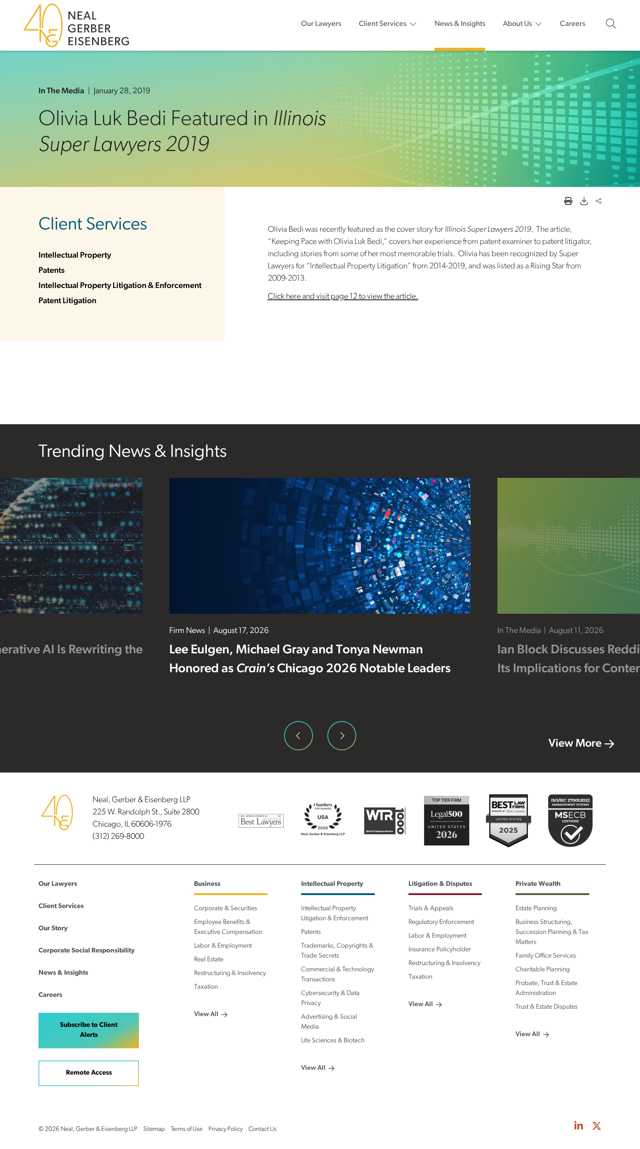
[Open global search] (610, 24)
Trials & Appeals (431, 908)
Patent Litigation (67, 301)
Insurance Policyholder (440, 950)
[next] (341, 735)
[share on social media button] (598, 202)
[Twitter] (596, 1127)
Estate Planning (536, 908)
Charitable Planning (543, 970)
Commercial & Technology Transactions (337, 975)
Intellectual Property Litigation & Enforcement (120, 286)
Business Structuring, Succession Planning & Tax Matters (552, 932)
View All (206, 1014)
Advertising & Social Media (329, 1022)
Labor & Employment (223, 946)
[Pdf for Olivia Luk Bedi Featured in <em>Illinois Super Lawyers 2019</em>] (583, 202)
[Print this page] (568, 202)
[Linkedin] (578, 1127)
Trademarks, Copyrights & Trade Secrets (337, 951)
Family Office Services (546, 956)
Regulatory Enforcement (441, 922)
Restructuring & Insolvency (230, 973)
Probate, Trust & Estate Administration (546, 988)
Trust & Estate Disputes (546, 1007)
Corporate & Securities (225, 908)
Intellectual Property (75, 255)
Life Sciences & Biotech (333, 1041)
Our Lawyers (321, 24)
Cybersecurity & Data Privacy (330, 998)
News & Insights (459, 24)
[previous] (298, 735)
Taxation (206, 987)
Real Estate (208, 960)
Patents (52, 271)
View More (575, 744)
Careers (572, 24)
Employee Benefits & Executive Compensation (228, 927)
